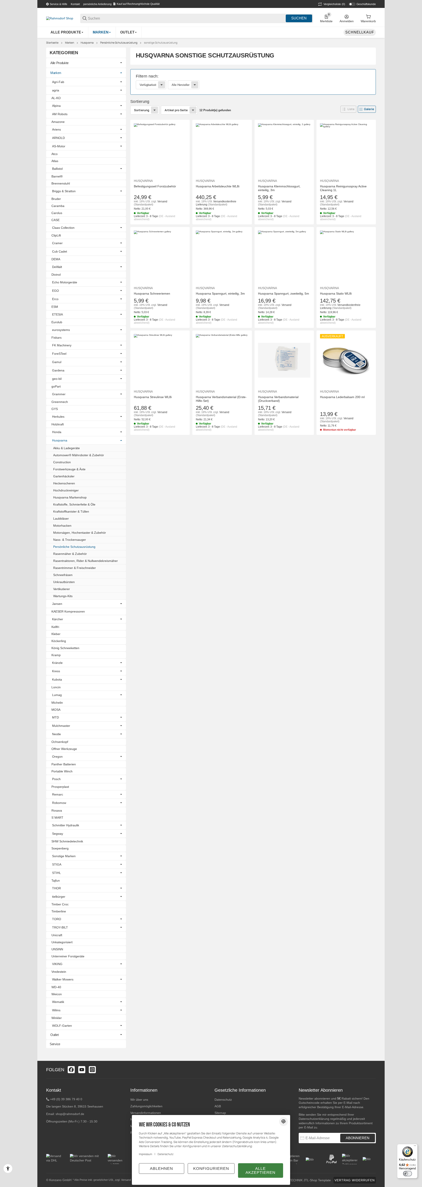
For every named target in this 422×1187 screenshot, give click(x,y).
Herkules (58, 416)
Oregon (57, 756)
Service (55, 1044)
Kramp (56, 655)
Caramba (57, 206)
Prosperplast (60, 786)
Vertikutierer (61, 589)
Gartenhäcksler (64, 476)
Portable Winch (62, 771)
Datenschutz (223, 1099)
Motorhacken (62, 525)
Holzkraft (57, 424)
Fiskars (56, 337)
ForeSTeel (59, 353)
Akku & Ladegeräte (66, 448)
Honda (56, 432)
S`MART (57, 817)
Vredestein (58, 971)
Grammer (58, 394)
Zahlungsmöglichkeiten (146, 1106)
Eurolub (56, 322)
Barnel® (57, 176)
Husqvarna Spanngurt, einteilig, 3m (220, 293)
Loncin (56, 687)
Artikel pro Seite (176, 110)
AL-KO (56, 98)
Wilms (56, 1010)
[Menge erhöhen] (166, 444)
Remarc (57, 794)
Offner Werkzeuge (64, 749)
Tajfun (55, 880)
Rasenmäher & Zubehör (70, 554)
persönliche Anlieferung (97, 4)
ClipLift (56, 235)
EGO (55, 290)
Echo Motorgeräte (64, 282)
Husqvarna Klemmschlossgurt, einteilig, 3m (279, 188)
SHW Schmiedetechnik (67, 841)
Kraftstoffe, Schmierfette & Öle (74, 504)
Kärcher (57, 619)
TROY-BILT (60, 927)
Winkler (56, 1018)
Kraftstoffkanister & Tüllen (71, 511)
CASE (55, 220)
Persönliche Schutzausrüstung (118, 42)
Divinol (56, 274)
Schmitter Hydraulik (65, 825)
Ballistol (57, 168)
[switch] (407, 1173)
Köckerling (58, 641)
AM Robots (59, 114)
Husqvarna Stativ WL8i (336, 293)
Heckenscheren (64, 483)
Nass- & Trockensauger (69, 539)
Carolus (56, 213)
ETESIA (57, 314)
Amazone (58, 122)
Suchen (299, 18)
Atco (54, 154)
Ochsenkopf (59, 742)
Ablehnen (161, 1168)
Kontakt (75, 4)
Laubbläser (61, 518)
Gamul (56, 362)
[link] (253, 82)
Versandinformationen (145, 1113)
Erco (55, 299)
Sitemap (220, 1113)
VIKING (57, 963)
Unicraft (56, 935)
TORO (56, 919)
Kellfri (55, 627)
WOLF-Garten (62, 1025)
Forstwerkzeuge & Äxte (69, 469)
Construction (62, 462)
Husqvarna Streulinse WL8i (153, 397)
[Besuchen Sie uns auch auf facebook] (71, 1069)
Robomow (59, 802)
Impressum (145, 1154)
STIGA (56, 864)
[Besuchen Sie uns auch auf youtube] (81, 1069)
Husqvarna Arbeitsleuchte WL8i (217, 186)
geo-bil (57, 378)
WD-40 (56, 987)
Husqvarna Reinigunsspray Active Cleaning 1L (343, 188)
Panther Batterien (63, 764)
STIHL (56, 872)
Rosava (56, 810)
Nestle (56, 734)
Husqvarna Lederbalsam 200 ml (342, 397)
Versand (162, 201)
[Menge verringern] (139, 444)
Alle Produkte (59, 63)
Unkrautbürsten (64, 582)
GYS (54, 409)
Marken (69, 42)
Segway (57, 833)
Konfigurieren (211, 1168)
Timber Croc (60, 904)
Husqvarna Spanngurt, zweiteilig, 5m (283, 293)
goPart (56, 386)
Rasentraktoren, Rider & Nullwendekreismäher (85, 561)
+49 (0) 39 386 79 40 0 (66, 1099)
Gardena (58, 370)
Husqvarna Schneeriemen (152, 293)
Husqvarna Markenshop (70, 497)
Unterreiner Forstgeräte (67, 956)
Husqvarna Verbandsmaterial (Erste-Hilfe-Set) (221, 398)
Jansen (57, 603)
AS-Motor (58, 146)
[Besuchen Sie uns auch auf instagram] (92, 1069)
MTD (55, 717)
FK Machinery (61, 345)
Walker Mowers (62, 979)
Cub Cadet (59, 251)
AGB (218, 1106)
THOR (56, 888)
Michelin (57, 702)
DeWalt (57, 266)
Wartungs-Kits (63, 596)
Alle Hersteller (180, 85)
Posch (56, 779)
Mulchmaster (61, 725)
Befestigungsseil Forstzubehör (155, 186)
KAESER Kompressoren (68, 611)
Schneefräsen (63, 575)
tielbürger (58, 896)
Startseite (52, 42)
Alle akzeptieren (260, 1170)
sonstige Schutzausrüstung (160, 42)
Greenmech (59, 402)
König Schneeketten (65, 648)
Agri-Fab (58, 81)
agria (55, 90)
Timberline (58, 911)
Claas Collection (63, 227)
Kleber (55, 634)
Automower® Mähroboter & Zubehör (78, 455)
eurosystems (61, 329)
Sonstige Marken (64, 856)
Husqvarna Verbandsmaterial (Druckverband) (278, 398)
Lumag (57, 694)
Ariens (56, 129)
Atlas (54, 161)
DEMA (55, 259)
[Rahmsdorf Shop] (59, 18)
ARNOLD (58, 137)
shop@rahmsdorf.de (70, 1114)
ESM (54, 306)
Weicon (56, 994)
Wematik (58, 1001)
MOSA (55, 709)
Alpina (56, 105)
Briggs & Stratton (64, 191)
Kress (56, 671)
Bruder (56, 199)
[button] (348, 109)
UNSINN (57, 949)
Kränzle (57, 662)
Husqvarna (87, 42)
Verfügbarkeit (148, 85)
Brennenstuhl (60, 183)
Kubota (57, 679)
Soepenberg (60, 848)
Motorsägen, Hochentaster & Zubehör (79, 532)
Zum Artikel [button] (346, 443)
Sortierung (141, 110)
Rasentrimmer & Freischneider (74, 568)
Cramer (57, 243)
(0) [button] (334, 4)
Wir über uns (139, 1099)
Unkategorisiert (62, 942)
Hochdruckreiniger (66, 490)
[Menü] (415, 1146)
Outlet (54, 1035)
